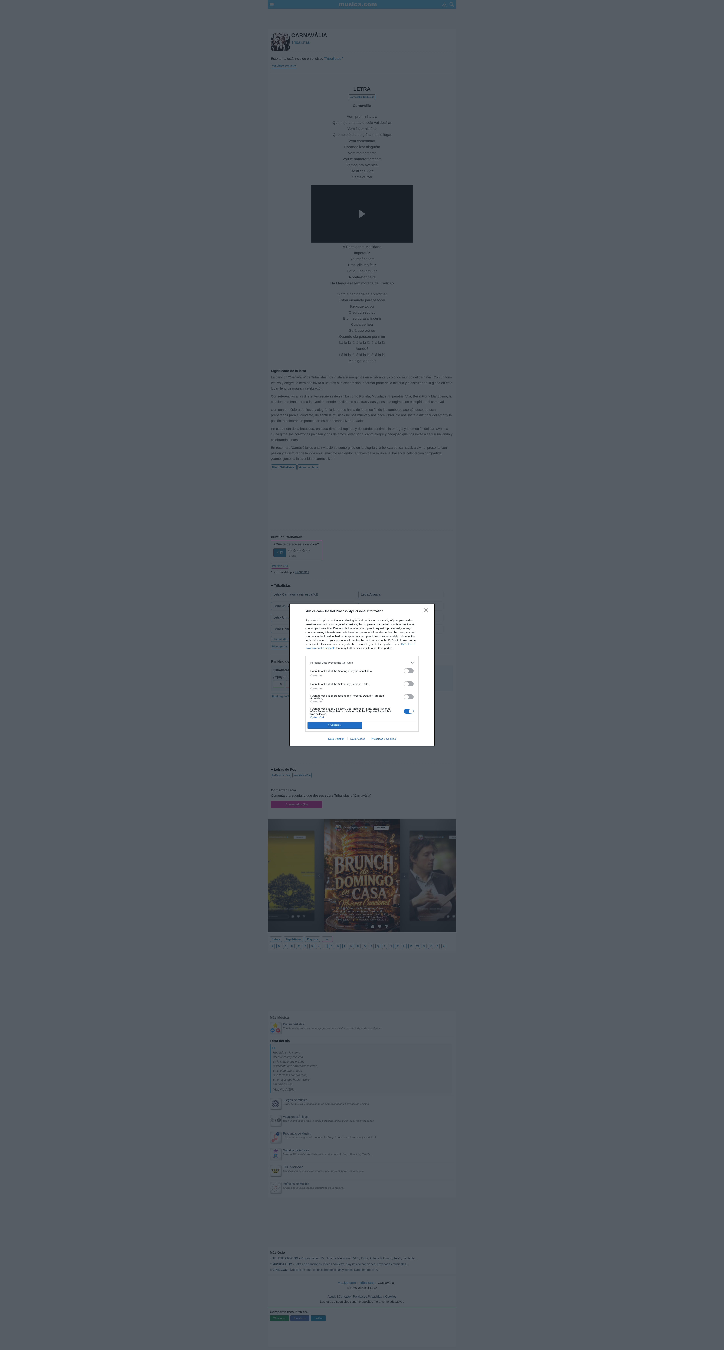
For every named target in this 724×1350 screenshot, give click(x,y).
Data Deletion (336, 738)
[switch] (409, 670)
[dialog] (362, 675)
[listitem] (362, 663)
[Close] (427, 611)
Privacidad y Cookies (383, 738)
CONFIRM (335, 725)
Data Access (357, 738)
